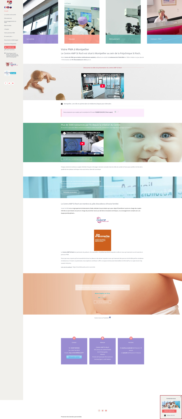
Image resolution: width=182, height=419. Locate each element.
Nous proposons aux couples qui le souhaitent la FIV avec (89, 112)
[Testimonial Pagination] (100, 297)
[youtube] (106, 410)
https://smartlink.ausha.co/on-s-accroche (84, 267)
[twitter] (102, 410)
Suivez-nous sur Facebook (101, 318)
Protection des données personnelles (71, 417)
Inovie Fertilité (65, 208)
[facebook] (99, 410)
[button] (171, 415)
